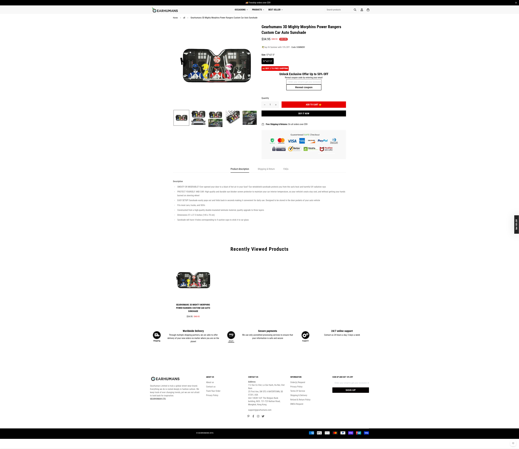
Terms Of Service (297, 391)
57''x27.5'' (267, 61)
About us (210, 382)
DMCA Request (296, 404)
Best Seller (274, 9)
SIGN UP (351, 390)
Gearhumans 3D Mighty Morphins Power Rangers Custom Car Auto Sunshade (193, 308)
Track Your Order (213, 391)
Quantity (265, 98)
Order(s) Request (297, 382)
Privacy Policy (212, 395)
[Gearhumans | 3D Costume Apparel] (165, 10)
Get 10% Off (516, 224)
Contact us (210, 386)
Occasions (240, 9)
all (184, 18)
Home (175, 18)
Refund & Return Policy (300, 399)
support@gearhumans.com (259, 410)
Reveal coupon (303, 87)
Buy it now (303, 113)
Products (257, 9)
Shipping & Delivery (298, 395)
